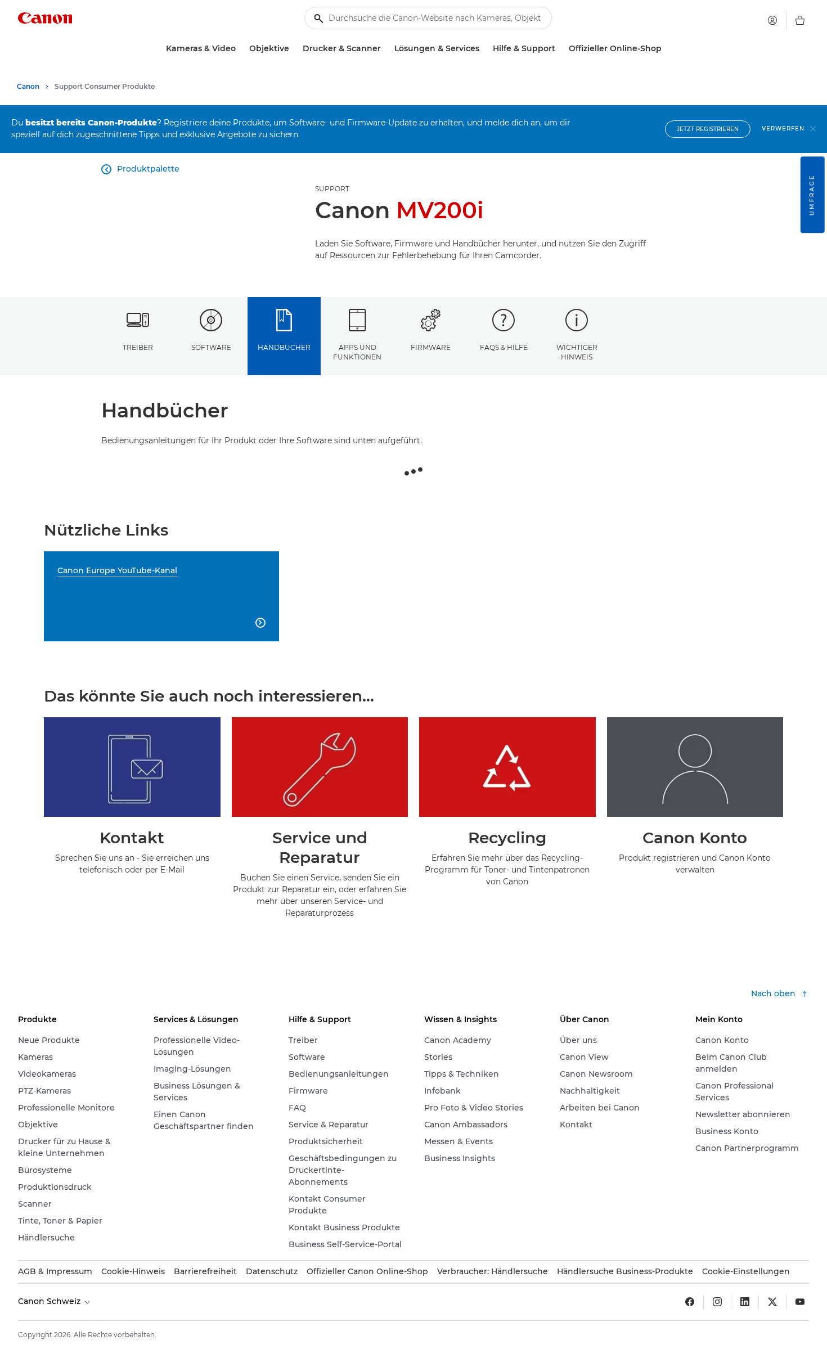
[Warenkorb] (800, 20)
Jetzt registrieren (708, 129)
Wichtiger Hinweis (576, 352)
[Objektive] (293, 49)
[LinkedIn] (744, 1301)
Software (211, 347)
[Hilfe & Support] (559, 49)
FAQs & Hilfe (504, 347)
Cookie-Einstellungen (746, 1271)
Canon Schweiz (50, 1301)
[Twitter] (772, 1301)
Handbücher (284, 347)
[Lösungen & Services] (483, 49)
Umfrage (812, 194)
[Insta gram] (717, 1301)
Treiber (138, 347)
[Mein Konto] (772, 20)
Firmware (431, 347)
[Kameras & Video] (240, 49)
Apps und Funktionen (357, 352)
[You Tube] (799, 1301)
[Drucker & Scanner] (385, 49)
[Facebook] (689, 1301)
